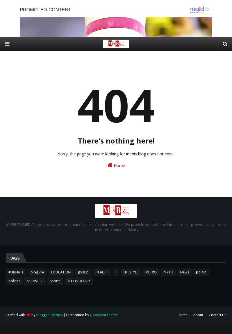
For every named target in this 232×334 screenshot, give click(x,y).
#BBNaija (15, 272)
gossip (83, 272)
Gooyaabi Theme (104, 314)
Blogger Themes (49, 314)
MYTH (168, 272)
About (198, 314)
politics (14, 281)
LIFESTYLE (130, 272)
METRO (151, 272)
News (184, 272)
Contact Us (217, 314)
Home (119, 165)
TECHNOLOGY (78, 281)
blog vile (37, 272)
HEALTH (102, 272)
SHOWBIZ (35, 281)
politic (201, 272)
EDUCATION (61, 272)
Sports (55, 281)
